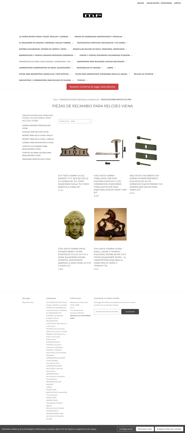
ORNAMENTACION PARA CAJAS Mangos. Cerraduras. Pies (45, 61)
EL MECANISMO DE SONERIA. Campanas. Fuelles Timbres (45, 43)
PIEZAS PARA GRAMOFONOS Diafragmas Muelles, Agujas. (101, 74)
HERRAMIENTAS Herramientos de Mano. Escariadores (44, 68)
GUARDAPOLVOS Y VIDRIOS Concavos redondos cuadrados (46, 55)
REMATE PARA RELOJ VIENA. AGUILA (37, 135)
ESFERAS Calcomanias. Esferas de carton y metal (43, 49)
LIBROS (110, 68)
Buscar (140, 3)
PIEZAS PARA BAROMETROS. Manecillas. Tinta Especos (44, 74)
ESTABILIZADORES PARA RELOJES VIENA (36, 126)
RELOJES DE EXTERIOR (143, 74)
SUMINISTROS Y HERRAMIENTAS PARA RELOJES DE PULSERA (45, 80)
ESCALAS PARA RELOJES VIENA (35, 132)
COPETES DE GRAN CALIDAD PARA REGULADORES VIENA (36, 154)
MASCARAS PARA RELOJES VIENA (36, 159)
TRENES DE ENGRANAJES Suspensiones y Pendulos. (98, 36)
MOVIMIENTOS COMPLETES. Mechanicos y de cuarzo (101, 43)
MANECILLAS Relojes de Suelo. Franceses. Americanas (99, 49)
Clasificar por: (65, 121)
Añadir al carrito (74, 153)
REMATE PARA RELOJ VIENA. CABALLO (38, 139)
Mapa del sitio (28, 302)
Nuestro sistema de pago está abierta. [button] (92, 86)
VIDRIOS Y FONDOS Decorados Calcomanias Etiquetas (105, 55)
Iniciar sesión (153, 3)
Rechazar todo (145, 429)
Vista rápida (73, 149)
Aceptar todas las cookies (169, 429)
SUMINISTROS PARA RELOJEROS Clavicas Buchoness (100, 61)
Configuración (126, 429)
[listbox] (81, 121)
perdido (81, 80)
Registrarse (166, 3)
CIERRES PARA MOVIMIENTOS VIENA (37, 142)
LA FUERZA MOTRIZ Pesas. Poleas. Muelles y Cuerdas (43, 36)
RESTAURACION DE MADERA (89, 68)
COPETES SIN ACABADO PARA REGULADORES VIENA (34, 147)
